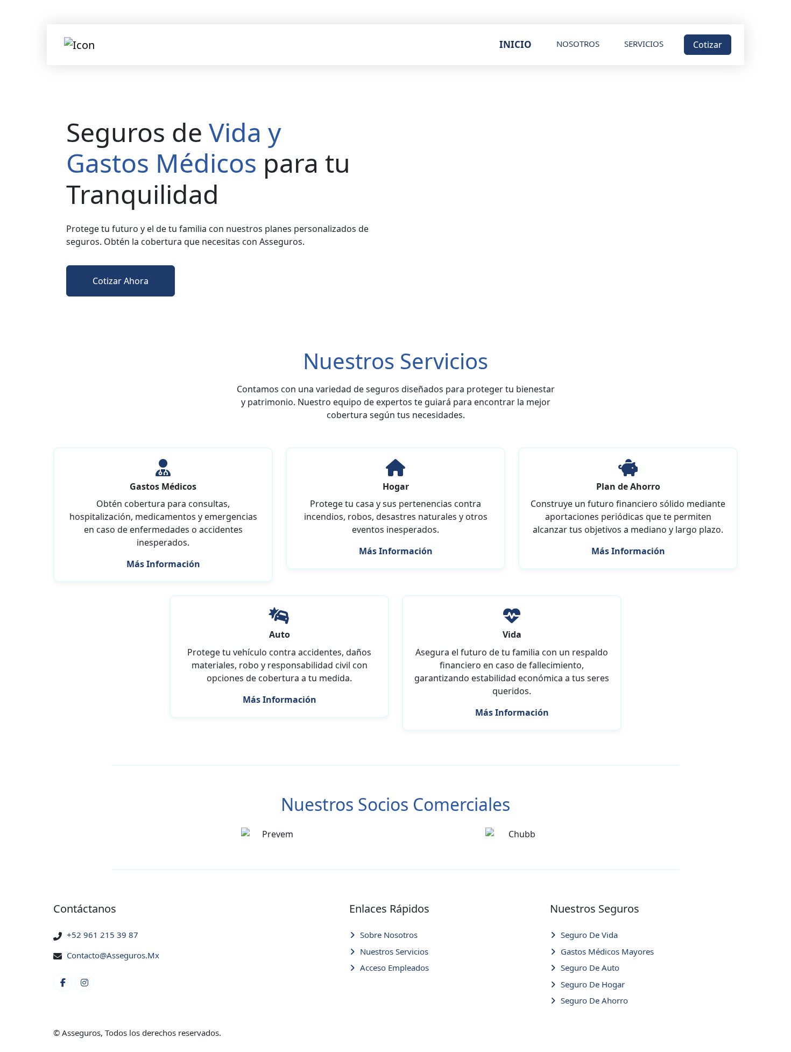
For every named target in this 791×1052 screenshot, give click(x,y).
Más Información (163, 564)
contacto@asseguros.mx (113, 955)
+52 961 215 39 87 (102, 934)
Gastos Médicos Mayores (607, 951)
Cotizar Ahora (121, 281)
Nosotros (577, 43)
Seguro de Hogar (593, 984)
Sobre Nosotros (389, 934)
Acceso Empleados (394, 967)
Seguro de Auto (590, 967)
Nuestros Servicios (394, 951)
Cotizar (707, 45)
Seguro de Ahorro (594, 1000)
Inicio (515, 44)
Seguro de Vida (589, 934)
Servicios (643, 43)
